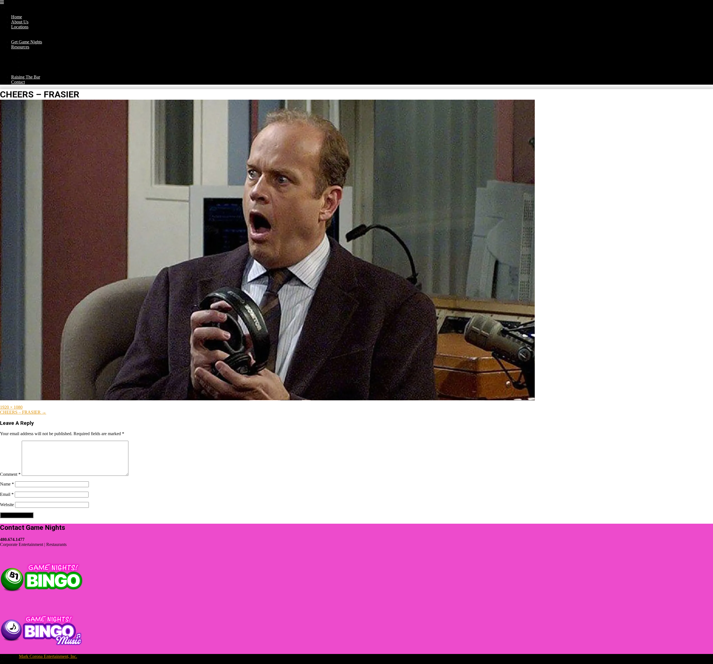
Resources (20, 47)
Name (7, 484)
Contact (18, 82)
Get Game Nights (26, 42)
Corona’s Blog (35, 52)
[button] (2, 2)
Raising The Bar (25, 77)
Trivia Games (34, 57)
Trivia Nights (33, 32)
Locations (19, 26)
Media (27, 72)
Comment (10, 474)
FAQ (26, 62)
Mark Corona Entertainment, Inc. (48, 656)
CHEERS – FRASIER (23, 412)
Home (16, 16)
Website (7, 504)
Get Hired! (31, 67)
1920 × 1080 (11, 407)
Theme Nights (34, 37)
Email (7, 494)
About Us (19, 21)
